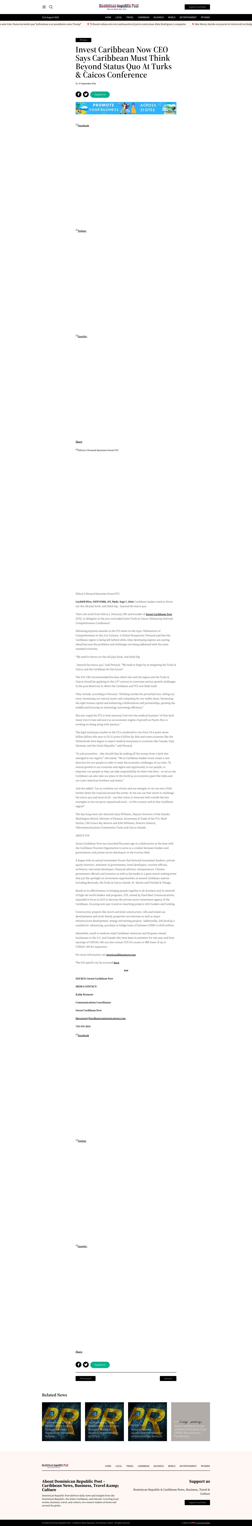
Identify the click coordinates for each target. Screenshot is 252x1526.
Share (79, 442)
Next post (168, 1378)
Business (159, 17)
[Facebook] (126, 173)
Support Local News (197, 7)
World (171, 17)
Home (108, 17)
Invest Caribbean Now (159, 614)
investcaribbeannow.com (121, 954)
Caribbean (143, 17)
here (116, 962)
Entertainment (188, 17)
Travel (130, 17)
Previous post (85, 1378)
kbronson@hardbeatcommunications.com (101, 1018)
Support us (100, 94)
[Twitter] (126, 279)
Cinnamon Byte (203, 1522)
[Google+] (126, 384)
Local (118, 17)
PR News (205, 17)
